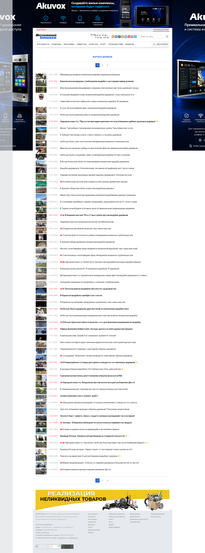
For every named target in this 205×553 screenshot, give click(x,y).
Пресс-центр (156, 517)
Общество (82, 44)
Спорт (103, 44)
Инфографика (114, 527)
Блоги (111, 519)
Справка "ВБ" (135, 522)
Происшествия (115, 44)
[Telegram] (135, 36)
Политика (56, 44)
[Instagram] (132, 36)
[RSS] (113, 36)
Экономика (68, 44)
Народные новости (116, 514)
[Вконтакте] (116, 36)
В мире (90, 532)
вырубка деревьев (102, 57)
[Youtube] (129, 36)
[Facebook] (119, 36)
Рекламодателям (161, 30)
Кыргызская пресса (117, 517)
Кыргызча (41, 30)
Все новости (43, 44)
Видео (111, 525)
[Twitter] (126, 36)
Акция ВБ (129, 44)
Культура (93, 44)
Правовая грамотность (139, 519)
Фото (111, 522)
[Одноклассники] (122, 36)
